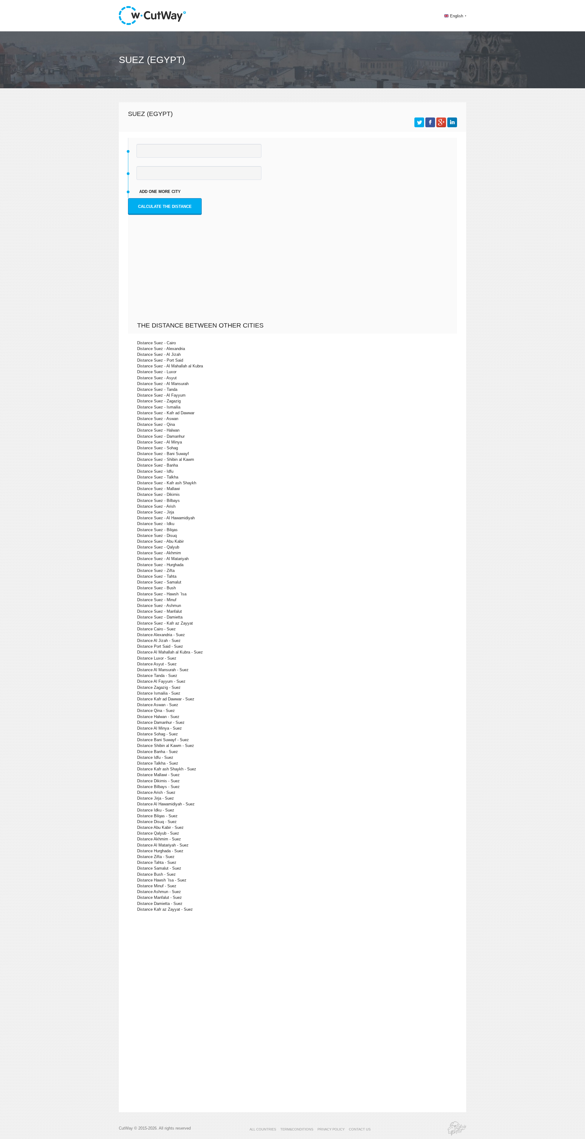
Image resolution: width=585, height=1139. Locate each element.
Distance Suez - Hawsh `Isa (161, 594)
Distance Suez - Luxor (156, 372)
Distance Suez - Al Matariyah (163, 558)
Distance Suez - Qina (156, 424)
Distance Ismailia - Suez (158, 693)
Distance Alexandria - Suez (161, 635)
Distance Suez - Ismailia (158, 407)
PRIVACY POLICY (331, 1129)
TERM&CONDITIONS (296, 1129)
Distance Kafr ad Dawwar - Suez (165, 699)
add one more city (160, 191)
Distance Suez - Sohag (157, 448)
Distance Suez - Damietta (160, 617)
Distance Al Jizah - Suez (159, 640)
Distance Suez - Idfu (155, 471)
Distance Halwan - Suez (158, 716)
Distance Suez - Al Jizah (159, 354)
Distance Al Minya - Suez (159, 728)
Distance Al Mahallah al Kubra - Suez (170, 652)
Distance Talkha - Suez (157, 763)
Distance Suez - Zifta (156, 570)
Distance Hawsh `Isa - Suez (161, 880)
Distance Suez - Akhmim (159, 553)
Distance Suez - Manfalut (159, 611)
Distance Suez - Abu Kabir (160, 541)
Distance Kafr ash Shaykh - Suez (166, 769)
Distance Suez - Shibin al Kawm (165, 459)
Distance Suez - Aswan (157, 418)
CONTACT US (359, 1129)
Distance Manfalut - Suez (159, 897)
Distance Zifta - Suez (156, 856)
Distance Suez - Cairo (156, 343)
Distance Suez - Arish (156, 506)
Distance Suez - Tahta (156, 576)
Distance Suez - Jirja (155, 512)
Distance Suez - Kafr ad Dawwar (165, 413)
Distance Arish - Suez (156, 792)
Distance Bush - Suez (156, 874)
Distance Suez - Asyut (157, 378)
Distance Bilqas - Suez (157, 816)
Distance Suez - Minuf (156, 600)
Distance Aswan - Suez (157, 705)
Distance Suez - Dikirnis (158, 494)
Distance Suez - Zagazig (159, 401)
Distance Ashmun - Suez (159, 891)
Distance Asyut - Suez (157, 664)
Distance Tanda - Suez (157, 675)
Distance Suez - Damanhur (161, 436)
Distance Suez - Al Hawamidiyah (166, 518)
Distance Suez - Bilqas (157, 529)
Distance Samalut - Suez (159, 868)
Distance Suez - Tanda (157, 389)
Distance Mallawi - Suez (158, 775)
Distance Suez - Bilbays (158, 500)
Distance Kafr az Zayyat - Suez (165, 909)
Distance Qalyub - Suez (158, 833)
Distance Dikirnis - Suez (158, 781)
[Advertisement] (294, 275)
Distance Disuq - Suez (157, 821)
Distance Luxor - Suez (156, 658)
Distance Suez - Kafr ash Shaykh (166, 483)
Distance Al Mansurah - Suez (163, 670)
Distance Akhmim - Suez (159, 839)
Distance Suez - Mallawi (158, 488)
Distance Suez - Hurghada (160, 564)
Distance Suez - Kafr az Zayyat (165, 623)
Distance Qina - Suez (156, 710)
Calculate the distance (165, 206)
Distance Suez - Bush (156, 588)
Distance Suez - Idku (155, 523)
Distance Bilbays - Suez (158, 786)
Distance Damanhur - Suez (161, 722)
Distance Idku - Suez (155, 810)
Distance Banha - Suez (157, 751)
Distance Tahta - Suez (156, 862)
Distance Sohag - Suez (157, 734)
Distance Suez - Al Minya (159, 442)
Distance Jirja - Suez (155, 798)
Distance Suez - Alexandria (161, 348)
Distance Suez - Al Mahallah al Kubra (170, 366)
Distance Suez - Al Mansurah (163, 383)
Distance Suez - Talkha (157, 477)
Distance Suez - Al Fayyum (161, 395)
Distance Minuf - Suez (156, 886)
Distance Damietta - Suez (160, 903)
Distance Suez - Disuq (157, 535)
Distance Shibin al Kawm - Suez (165, 745)
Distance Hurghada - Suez (160, 851)
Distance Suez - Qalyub (158, 547)
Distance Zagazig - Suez (159, 687)
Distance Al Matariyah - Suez (163, 845)
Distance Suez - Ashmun (159, 605)
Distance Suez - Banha (157, 465)
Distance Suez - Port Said (160, 360)
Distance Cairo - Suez (156, 629)
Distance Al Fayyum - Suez (161, 681)
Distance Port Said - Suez (160, 646)
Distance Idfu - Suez (155, 757)
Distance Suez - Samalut (159, 582)
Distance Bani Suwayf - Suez (163, 740)
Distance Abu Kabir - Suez (160, 827)
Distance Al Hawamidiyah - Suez (166, 804)
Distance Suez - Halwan (158, 430)
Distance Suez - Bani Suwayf (163, 453)
